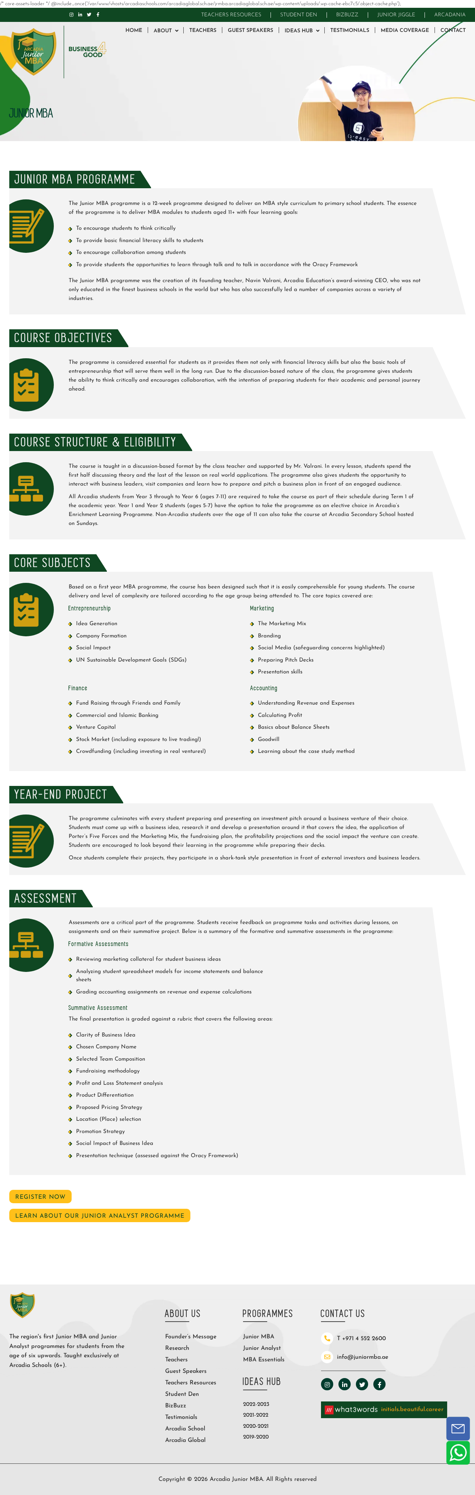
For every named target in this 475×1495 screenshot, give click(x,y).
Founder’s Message (190, 1337)
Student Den (298, 15)
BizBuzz (347, 15)
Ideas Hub (299, 31)
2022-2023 (256, 1404)
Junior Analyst (262, 1348)
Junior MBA (258, 1337)
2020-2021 (256, 1426)
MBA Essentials (264, 1360)
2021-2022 (255, 1415)
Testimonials (349, 30)
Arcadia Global (185, 1440)
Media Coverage (405, 30)
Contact (453, 30)
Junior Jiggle (396, 15)
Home (133, 30)
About (163, 31)
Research (177, 1348)
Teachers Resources (231, 15)
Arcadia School (185, 1429)
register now (40, 1197)
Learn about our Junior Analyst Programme (99, 1216)
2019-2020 (256, 1437)
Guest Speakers (250, 30)
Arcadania (450, 15)
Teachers (202, 30)
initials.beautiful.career (412, 1410)
